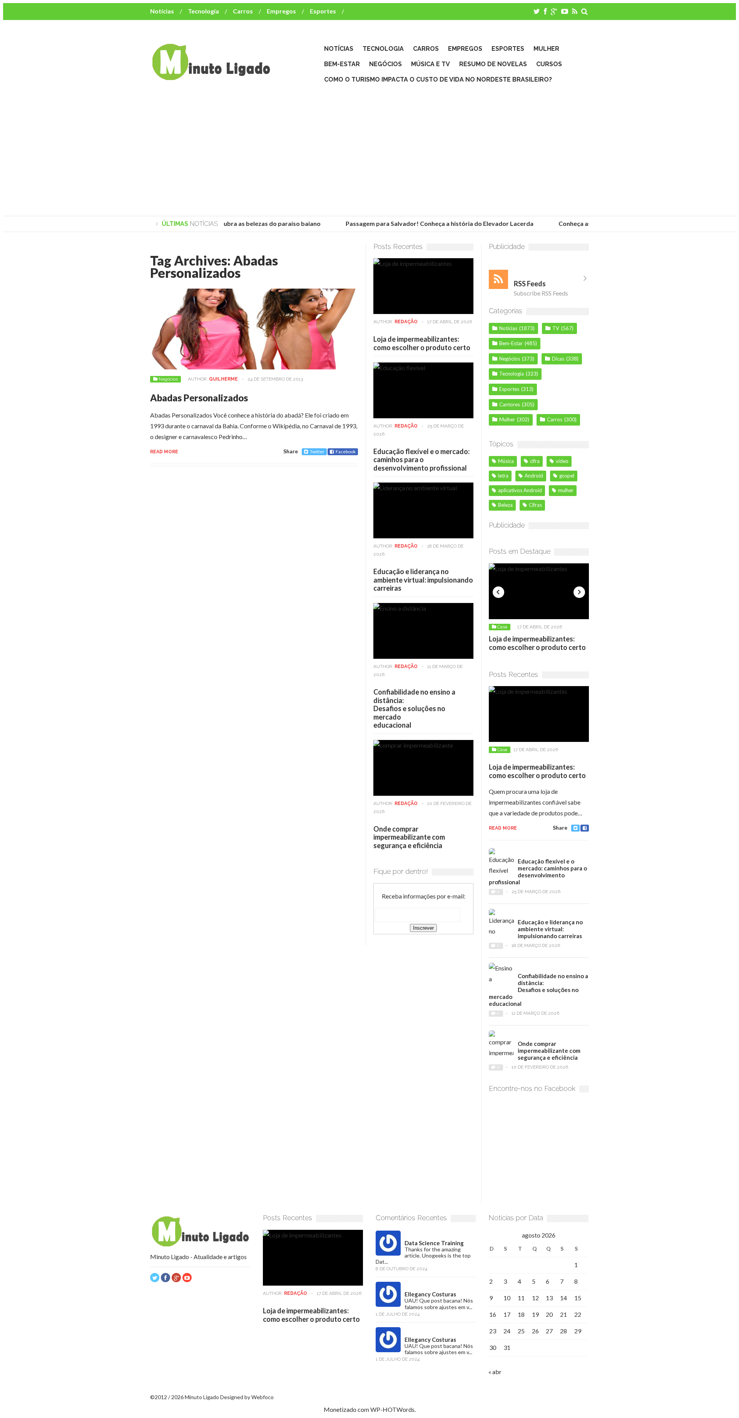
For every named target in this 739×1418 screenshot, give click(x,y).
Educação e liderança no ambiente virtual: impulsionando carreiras (423, 579)
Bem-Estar (342, 64)
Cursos (549, 64)
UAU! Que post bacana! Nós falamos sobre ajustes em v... (439, 1303)
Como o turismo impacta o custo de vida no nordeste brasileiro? (438, 79)
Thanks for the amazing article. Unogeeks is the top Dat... (423, 1255)
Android (534, 476)
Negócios (385, 64)
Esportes (323, 11)
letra (503, 476)
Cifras (535, 505)
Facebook (346, 451)
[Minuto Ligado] (211, 76)
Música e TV (430, 64)
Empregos (281, 11)
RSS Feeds (530, 283)
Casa (502, 627)
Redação (406, 321)
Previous (498, 592)
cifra (535, 461)
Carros (243, 11)
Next (579, 592)
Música (506, 461)
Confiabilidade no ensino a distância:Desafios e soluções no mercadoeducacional (414, 708)
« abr (495, 1371)
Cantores (509, 404)
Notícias (162, 11)
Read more (164, 451)
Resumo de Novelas (493, 64)
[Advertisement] (369, 150)
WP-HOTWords (392, 1409)
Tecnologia (203, 11)
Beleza (505, 505)
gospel (566, 476)
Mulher (546, 48)
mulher (565, 490)
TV (555, 328)
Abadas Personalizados (199, 397)
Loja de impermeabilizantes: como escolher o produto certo (421, 343)
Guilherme (223, 379)
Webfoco (262, 1397)
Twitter (317, 451)
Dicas (558, 359)
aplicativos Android (520, 490)
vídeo (562, 461)
